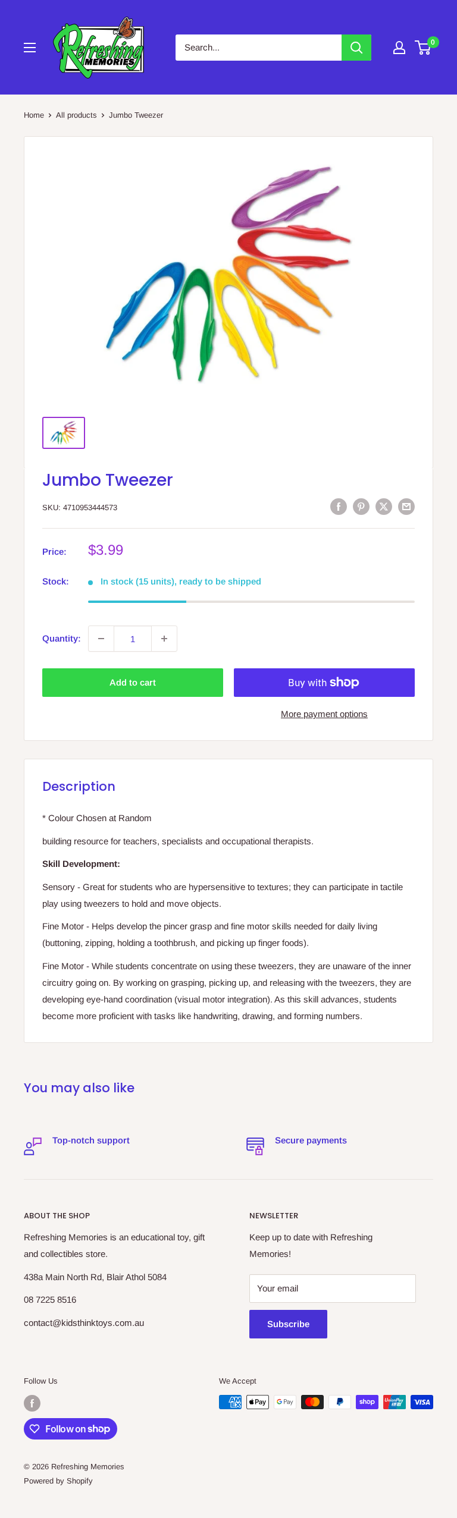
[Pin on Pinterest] (361, 506)
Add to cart (132, 682)
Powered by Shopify (58, 1480)
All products (76, 115)
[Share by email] (406, 506)
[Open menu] (30, 47)
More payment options (324, 714)
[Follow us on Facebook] (32, 1403)
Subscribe (288, 1324)
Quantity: (61, 638)
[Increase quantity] (164, 638)
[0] (423, 47)
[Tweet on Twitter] (383, 506)
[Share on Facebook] (338, 506)
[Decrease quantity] (101, 638)
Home (34, 115)
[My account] (399, 47)
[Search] (356, 47)
